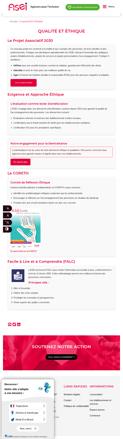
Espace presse (97, 409)
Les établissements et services (100, 402)
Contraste (9, 229)
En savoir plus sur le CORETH (23, 251)
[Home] (34, 7)
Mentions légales (72, 394)
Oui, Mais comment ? (61, 357)
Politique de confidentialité (76, 406)
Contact (67, 400)
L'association (96, 394)
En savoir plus (20, 162)
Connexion (95, 415)
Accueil (14, 22)
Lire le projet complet (23, 83)
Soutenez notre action (85, 7)
